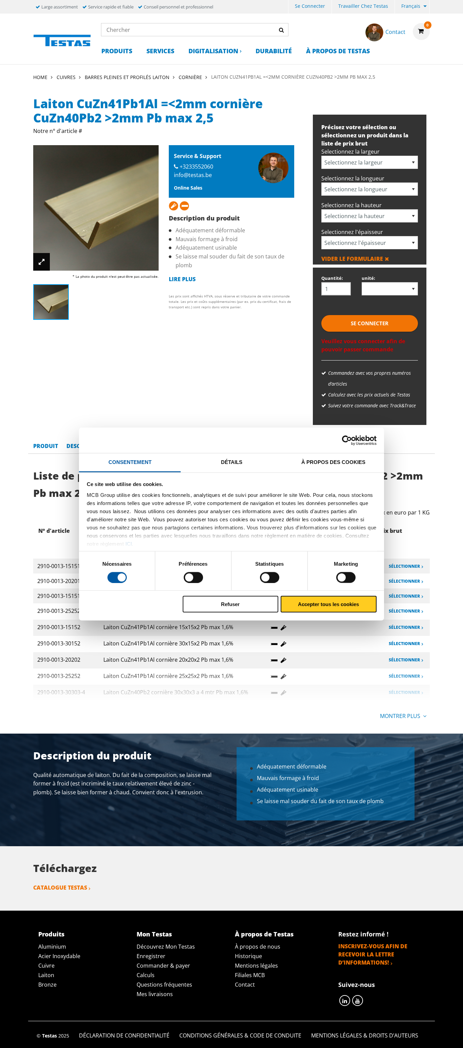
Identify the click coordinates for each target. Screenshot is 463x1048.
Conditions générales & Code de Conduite (240, 1035)
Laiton (46, 975)
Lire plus (182, 279)
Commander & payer (163, 965)
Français (410, 6)
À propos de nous (257, 946)
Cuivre (46, 965)
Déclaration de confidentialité (124, 1035)
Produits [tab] (51, 934)
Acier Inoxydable (59, 956)
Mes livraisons (155, 994)
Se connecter (310, 6)
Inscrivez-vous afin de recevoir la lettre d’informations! (372, 954)
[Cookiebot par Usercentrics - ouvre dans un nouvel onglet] (347, 440)
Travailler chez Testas (363, 6)
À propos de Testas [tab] (264, 934)
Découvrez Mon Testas (166, 946)
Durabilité (274, 51)
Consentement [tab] (130, 462)
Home (40, 77)
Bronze (47, 984)
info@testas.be (193, 175)
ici (128, 543)
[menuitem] (310, 7)
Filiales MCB (250, 975)
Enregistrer (151, 956)
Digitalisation (213, 51)
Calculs (146, 975)
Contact (245, 984)
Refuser (230, 604)
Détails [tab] (231, 462)
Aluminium (52, 946)
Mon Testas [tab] (154, 934)
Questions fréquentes (164, 984)
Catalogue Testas (60, 887)
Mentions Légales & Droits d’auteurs (364, 1035)
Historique (248, 956)
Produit (45, 446)
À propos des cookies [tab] (333, 462)
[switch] (193, 577)
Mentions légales (256, 965)
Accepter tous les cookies (328, 604)
